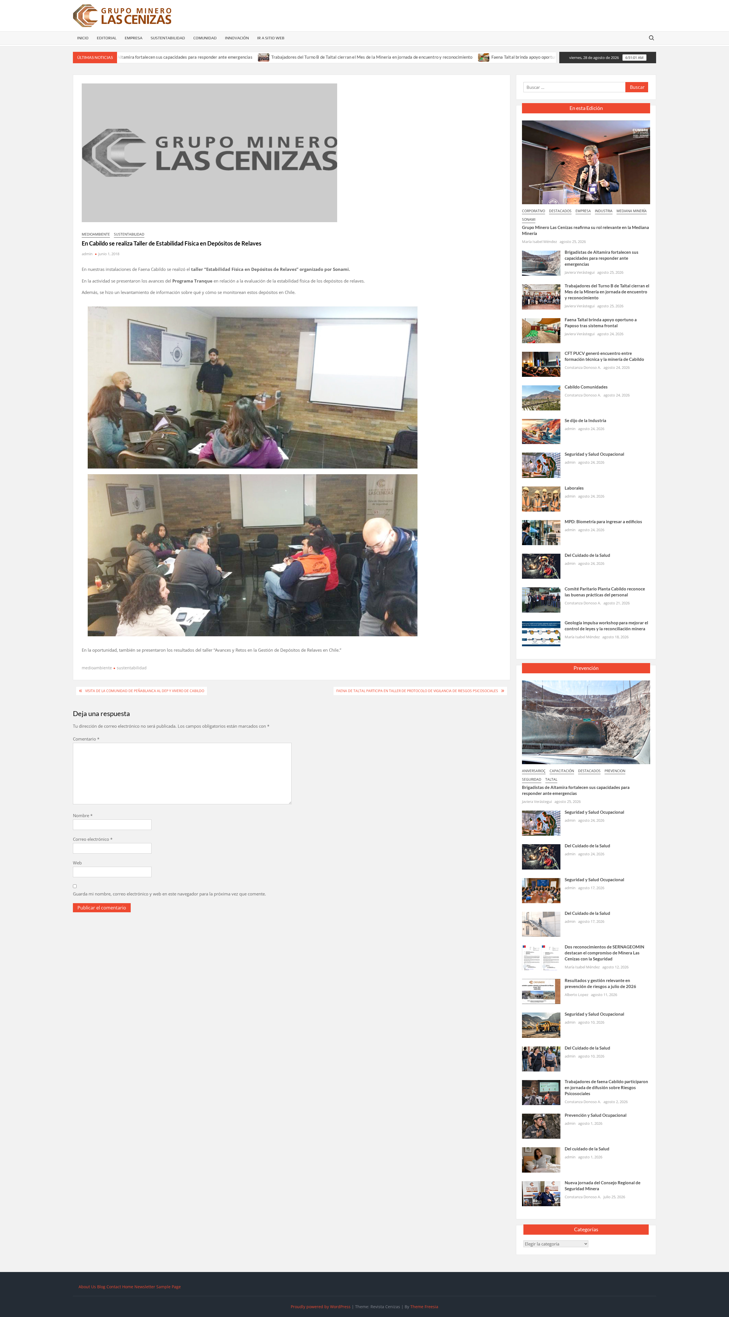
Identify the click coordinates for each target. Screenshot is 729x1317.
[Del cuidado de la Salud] (541, 1159)
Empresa (133, 38)
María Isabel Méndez (539, 241)
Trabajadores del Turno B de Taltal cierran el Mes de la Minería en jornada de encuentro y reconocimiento (305, 57)
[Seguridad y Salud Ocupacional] (541, 465)
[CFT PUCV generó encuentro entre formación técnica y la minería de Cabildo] (541, 364)
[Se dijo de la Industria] (541, 431)
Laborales (574, 487)
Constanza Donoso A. (583, 367)
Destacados (560, 210)
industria (604, 210)
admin (87, 253)
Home (127, 1286)
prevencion (615, 770)
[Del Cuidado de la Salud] (541, 565)
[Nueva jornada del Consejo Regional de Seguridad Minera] (541, 1193)
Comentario (86, 739)
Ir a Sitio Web (270, 38)
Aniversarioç (534, 770)
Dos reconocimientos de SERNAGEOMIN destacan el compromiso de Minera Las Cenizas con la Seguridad (604, 952)
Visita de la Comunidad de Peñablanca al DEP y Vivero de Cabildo (144, 690)
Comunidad (205, 38)
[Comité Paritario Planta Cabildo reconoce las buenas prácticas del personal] (541, 599)
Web (77, 863)
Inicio (83, 38)
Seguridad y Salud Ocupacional (594, 454)
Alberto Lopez (576, 994)
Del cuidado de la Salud (587, 1148)
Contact (114, 1286)
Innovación (237, 38)
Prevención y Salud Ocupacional (595, 1115)
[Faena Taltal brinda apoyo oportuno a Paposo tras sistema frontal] (418, 57)
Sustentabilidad (168, 38)
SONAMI (528, 219)
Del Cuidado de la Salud (587, 555)
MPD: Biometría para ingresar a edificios (603, 521)
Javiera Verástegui (580, 272)
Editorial (106, 38)
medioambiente (96, 234)
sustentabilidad (129, 234)
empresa (583, 210)
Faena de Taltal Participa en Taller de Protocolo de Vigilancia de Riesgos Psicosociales (417, 690)
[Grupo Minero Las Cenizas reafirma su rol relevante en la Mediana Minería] (586, 162)
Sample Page (168, 1286)
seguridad (531, 779)
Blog (101, 1286)
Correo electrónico (92, 839)
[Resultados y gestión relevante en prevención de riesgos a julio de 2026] (541, 991)
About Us (87, 1286)
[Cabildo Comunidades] (541, 397)
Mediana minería (632, 210)
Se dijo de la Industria (585, 420)
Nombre (83, 815)
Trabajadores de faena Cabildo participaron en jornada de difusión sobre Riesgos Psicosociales (606, 1087)
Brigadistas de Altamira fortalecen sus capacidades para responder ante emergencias (601, 258)
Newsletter (144, 1286)
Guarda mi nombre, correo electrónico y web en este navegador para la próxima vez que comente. (169, 894)
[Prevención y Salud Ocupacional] (541, 1125)
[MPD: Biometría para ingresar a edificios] (541, 532)
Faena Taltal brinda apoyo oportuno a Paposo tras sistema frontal (487, 57)
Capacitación (562, 770)
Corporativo (533, 210)
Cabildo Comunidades (586, 386)
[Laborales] (541, 498)
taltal (551, 779)
